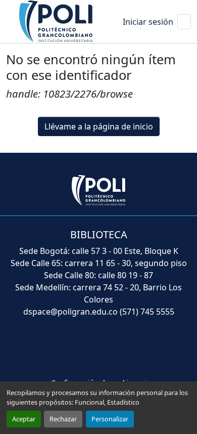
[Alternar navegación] (184, 21)
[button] (56, 20)
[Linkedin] (120, 348)
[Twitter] (76, 348)
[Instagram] (143, 348)
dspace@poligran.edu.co (70, 311)
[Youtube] (98, 348)
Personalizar (109, 418)
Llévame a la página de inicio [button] (98, 126)
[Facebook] (54, 348)
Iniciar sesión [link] (148, 21)
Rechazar (63, 418)
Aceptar (23, 418)
